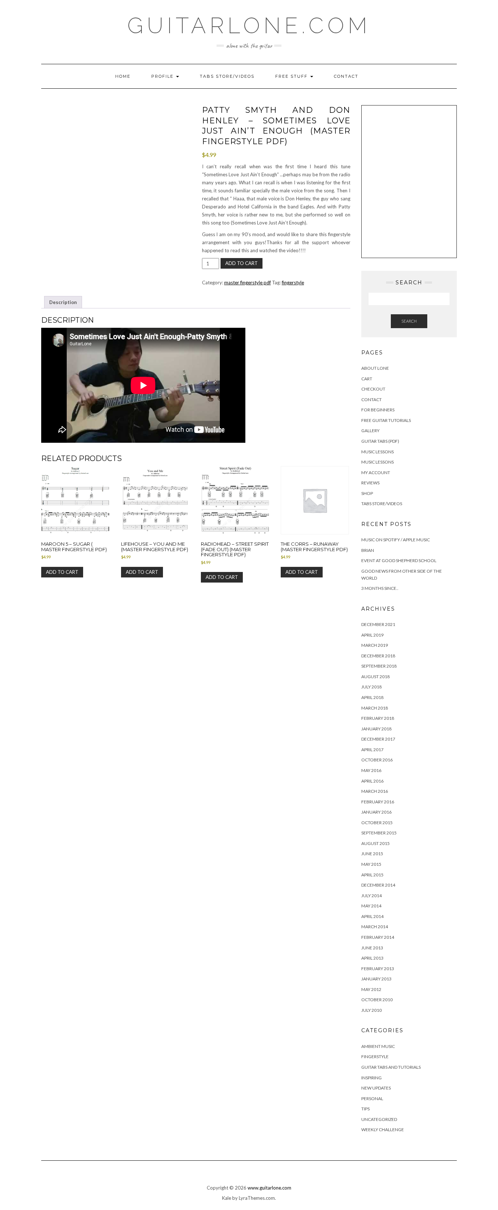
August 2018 (375, 676)
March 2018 (374, 708)
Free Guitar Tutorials (386, 420)
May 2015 (371, 864)
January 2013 (376, 979)
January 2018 (376, 728)
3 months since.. (379, 588)
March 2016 (374, 791)
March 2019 (374, 645)
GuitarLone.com (249, 25)
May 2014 (371, 906)
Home (123, 76)
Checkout (373, 389)
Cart (366, 378)
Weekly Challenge (382, 1129)
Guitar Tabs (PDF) (380, 441)
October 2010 (377, 999)
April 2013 (372, 958)
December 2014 (378, 885)
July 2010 (371, 1010)
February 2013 (377, 968)
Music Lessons (377, 451)
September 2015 (379, 833)
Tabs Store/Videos (227, 76)
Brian (367, 550)
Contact (346, 76)
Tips (365, 1108)
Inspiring (371, 1077)
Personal (372, 1098)
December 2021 (378, 624)
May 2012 (371, 989)
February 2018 (377, 718)
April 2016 (372, 781)
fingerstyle (293, 282)
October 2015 (377, 822)
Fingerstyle (375, 1056)
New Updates (376, 1088)
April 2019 (372, 635)
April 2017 (372, 749)
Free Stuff (292, 76)
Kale (226, 1198)
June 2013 (372, 947)
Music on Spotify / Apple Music (395, 539)
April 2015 (372, 874)
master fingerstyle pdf (247, 282)
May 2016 (371, 770)
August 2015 (375, 843)
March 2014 (374, 926)
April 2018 (372, 697)
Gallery (370, 430)
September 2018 (379, 666)
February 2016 (377, 801)
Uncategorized (379, 1119)
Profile (163, 76)
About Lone (375, 368)
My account (375, 472)
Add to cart (241, 263)
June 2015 (372, 853)
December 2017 (378, 739)
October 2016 (377, 760)
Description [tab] (63, 302)
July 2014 (371, 895)
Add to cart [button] (62, 572)
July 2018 (371, 686)
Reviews (370, 482)
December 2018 (378, 655)
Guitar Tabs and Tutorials (391, 1067)
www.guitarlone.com (269, 1188)
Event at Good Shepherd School (398, 560)
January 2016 (376, 812)
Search (409, 321)
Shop (367, 493)
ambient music (378, 1046)
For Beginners (377, 409)
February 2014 (377, 937)
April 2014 (372, 916)
